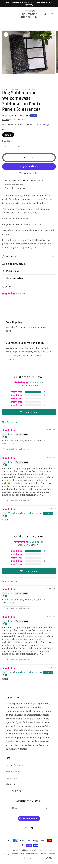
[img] (8, 430)
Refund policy (13, 771)
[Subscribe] (46, 808)
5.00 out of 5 (37, 382)
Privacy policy (32, 854)
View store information (17, 188)
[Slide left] (23, 84)
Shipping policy (30, 858)
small (8, 135)
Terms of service (48, 854)
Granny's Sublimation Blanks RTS (27, 850)
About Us (10, 784)
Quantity (6, 141)
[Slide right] (35, 84)
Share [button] (8, 287)
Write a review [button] (29, 412)
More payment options (29, 173)
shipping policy (14, 790)
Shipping (5, 119)
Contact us (11, 778)
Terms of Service (14, 765)
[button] (6, 14)
